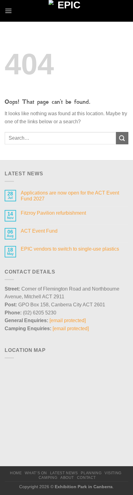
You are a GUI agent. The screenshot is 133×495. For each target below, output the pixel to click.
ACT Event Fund (39, 231)
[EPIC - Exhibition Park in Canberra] (66, 11)
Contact (86, 477)
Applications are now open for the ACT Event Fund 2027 (70, 195)
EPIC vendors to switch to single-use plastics (70, 249)
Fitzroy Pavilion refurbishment (53, 213)
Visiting (113, 473)
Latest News (64, 473)
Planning (91, 473)
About (67, 477)
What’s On (36, 473)
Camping (48, 477)
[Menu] (8, 10)
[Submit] (122, 138)
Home (16, 473)
